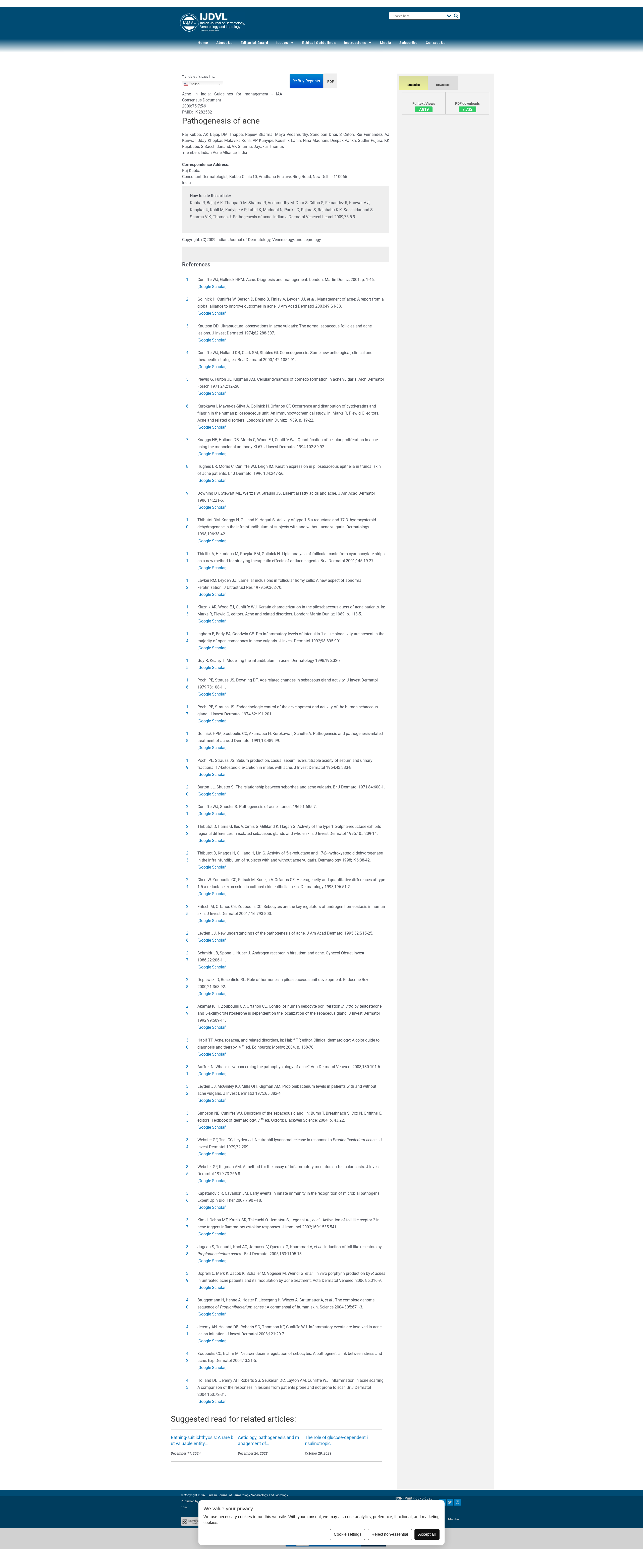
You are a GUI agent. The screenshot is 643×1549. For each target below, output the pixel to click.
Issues (282, 43)
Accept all (427, 1534)
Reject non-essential (389, 1534)
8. (187, 466)
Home (203, 43)
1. (187, 279)
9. (187, 493)
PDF (330, 82)
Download (443, 85)
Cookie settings (347, 1534)
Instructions (355, 43)
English (193, 84)
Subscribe (408, 43)
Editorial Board (254, 43)
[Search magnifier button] (456, 15)
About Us (224, 43)
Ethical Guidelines (319, 43)
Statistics (413, 85)
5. (187, 379)
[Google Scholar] (212, 286)
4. (187, 352)
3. (187, 326)
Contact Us (436, 43)
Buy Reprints (308, 81)
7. (187, 439)
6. (187, 406)
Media (385, 43)
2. (187, 299)
